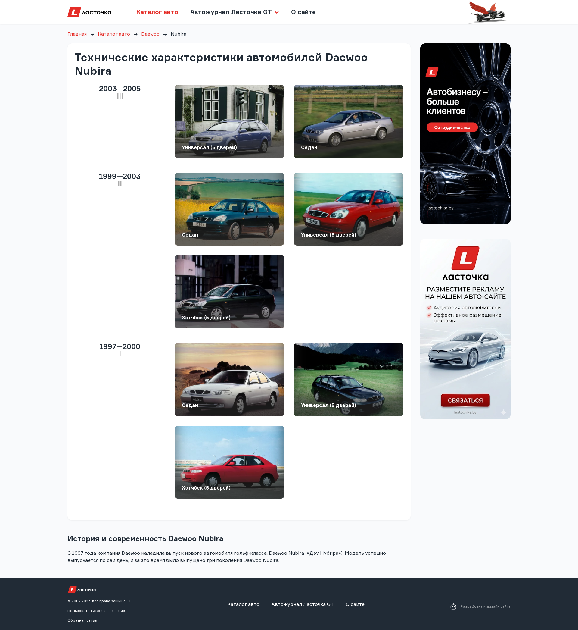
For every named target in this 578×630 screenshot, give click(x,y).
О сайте (303, 12)
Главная (77, 34)
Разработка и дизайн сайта (486, 606)
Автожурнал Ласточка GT (303, 604)
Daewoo (150, 34)
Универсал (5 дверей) (209, 147)
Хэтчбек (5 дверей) (206, 318)
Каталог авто (157, 12)
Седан (309, 147)
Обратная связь (82, 620)
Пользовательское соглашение (96, 610)
